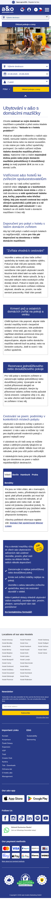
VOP (4, 751)
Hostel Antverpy (7, 640)
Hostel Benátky (7, 643)
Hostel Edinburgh (8, 676)
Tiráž (4, 754)
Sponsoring (31, 739)
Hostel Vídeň (42, 650)
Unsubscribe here (42, 717)
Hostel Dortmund (7, 666)
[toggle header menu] (47, 9)
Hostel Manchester (26, 663)
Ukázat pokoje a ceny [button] (25, 24)
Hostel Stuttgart (43, 643)
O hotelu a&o (7, 773)
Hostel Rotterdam (26, 679)
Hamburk (25, 474)
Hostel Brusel (6, 656)
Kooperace (6, 739)
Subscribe (25, 713)
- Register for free (27, 2)
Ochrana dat (7, 769)
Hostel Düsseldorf (8, 673)
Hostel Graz (24, 643)
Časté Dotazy (7, 743)
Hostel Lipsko (24, 656)
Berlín (15, 474)
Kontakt (5, 736)
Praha (35, 474)
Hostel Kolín (24, 653)
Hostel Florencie (7, 679)
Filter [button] (5, 89)
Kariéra (5, 762)
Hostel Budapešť (7, 660)
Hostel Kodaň (24, 650)
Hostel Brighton (7, 653)
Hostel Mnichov (25, 670)
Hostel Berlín (6, 646)
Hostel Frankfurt (25, 640)
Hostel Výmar (42, 653)
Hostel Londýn (25, 660)
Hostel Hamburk (25, 646)
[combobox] (25, 66)
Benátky (9, 483)
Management (7, 776)
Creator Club (7, 758)
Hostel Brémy (6, 650)
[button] (25, 2)
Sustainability (32, 736)
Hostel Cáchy (6, 663)
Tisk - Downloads (8, 765)
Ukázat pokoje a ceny (31, 89)
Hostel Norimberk (26, 673)
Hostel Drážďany (7, 670)
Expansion (6, 747)
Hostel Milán (24, 666)
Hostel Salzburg (43, 640)
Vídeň (8, 474)
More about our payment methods (13, 861)
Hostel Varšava (43, 646)
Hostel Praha (24, 676)
